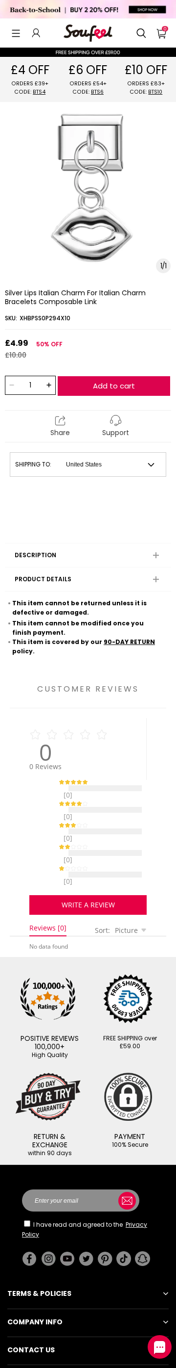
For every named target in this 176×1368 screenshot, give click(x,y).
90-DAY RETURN (129, 642)
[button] (15, 33)
